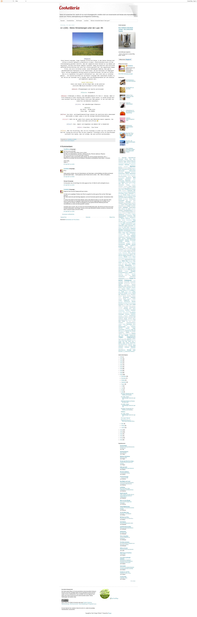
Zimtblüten (127, 347)
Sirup (134, 319)
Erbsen (128, 194)
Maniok (120, 258)
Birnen (134, 169)
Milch (123, 261)
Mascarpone (131, 258)
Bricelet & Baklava (124, 471)
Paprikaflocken (122, 276)
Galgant (122, 204)
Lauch (124, 248)
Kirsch (128, 234)
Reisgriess (133, 294)
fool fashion (123, 521)
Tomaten (133, 331)
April (122, 391)
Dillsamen (133, 189)
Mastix (134, 258)
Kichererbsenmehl (122, 234)
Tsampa (126, 333)
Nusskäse (133, 268)
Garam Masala (128, 204)
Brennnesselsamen (123, 176)
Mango (134, 256)
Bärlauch (130, 167)
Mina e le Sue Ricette (125, 500)
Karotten (121, 230)
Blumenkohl (133, 172)
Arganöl (129, 163)
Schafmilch (127, 310)
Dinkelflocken (124, 190)
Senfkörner (121, 318)
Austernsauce (133, 164)
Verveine (120, 338)
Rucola (125, 304)
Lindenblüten (121, 251)
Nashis (120, 266)
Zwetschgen (127, 351)
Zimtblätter (121, 347)
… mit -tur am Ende (124, 477)
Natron (122, 266)
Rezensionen (126, 297)
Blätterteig (127, 172)
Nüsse (129, 268)
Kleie (128, 235)
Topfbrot (127, 332)
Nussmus (120, 269)
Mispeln (120, 262)
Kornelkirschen (122, 242)
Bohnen (127, 173)
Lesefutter (86, 20)
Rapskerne (130, 293)
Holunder (123, 220)
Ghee (120, 208)
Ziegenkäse (121, 345)
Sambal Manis (128, 305)
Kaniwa (134, 227)
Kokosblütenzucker (131, 238)
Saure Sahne (132, 308)
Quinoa (130, 291)
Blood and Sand (123, 457)
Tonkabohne (121, 332)
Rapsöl (133, 293)
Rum (128, 304)
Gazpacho (121, 205)
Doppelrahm (121, 192)
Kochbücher (128, 237)
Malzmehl (133, 255)
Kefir (134, 231)
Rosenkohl (120, 301)
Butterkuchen (121, 180)
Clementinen (121, 184)
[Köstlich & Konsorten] (105, 598)
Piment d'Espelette (127, 287)
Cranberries (126, 186)
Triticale (120, 333)
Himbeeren (128, 218)
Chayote (133, 182)
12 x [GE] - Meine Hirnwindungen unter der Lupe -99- (128, 398)
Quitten (133, 291)
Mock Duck (125, 262)
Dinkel (120, 190)
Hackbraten (133, 213)
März (122, 423)
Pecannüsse (126, 281)
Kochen (133, 237)
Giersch (123, 208)
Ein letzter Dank (123, 532)
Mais (134, 254)
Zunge (124, 351)
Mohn (128, 262)
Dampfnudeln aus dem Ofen (130, 88)
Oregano (131, 272)
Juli (122, 386)
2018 (121, 372)
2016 (121, 430)
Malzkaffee (129, 255)
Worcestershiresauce (123, 344)
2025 (121, 359)
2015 (121, 432)
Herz (119, 218)
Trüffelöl (123, 333)
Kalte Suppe (126, 227)
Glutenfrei (121, 210)
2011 (121, 439)
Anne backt (122, 566)
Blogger (109, 613)
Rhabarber (133, 297)
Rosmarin (121, 302)
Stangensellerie (122, 326)
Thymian (127, 331)
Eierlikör (133, 192)
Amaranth (121, 160)
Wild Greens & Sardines (126, 552)
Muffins (133, 263)
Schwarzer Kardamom (130, 314)
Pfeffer (120, 284)
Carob (120, 182)
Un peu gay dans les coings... (127, 461)
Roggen (120, 300)
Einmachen (131, 193)
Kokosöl (127, 239)
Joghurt (122, 224)
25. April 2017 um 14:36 (69, 164)
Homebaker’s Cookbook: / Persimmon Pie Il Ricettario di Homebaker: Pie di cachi (126, 561)
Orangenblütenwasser (123, 272)
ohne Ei (130, 269)
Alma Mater (132, 159)
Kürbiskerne (132, 245)
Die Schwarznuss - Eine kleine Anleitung (130, 80)
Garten (133, 204)
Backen (132, 166)
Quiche (126, 291)
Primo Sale (128, 290)
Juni (122, 388)
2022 (121, 364)
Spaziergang (129, 324)
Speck (134, 324)
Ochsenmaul (125, 269)
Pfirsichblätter (126, 284)
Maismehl (121, 255)
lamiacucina (123, 531)
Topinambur (133, 332)
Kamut (131, 227)
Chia (120, 183)
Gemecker (133, 205)
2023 (121, 362)
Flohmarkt (121, 203)
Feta (127, 200)
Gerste (120, 207)
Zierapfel (125, 345)
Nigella (134, 266)
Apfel (125, 161)
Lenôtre (125, 249)
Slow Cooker (122, 321)
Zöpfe (134, 350)
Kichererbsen (132, 232)
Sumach (127, 328)
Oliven (134, 269)
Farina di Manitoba (128, 197)
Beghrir (120, 169)
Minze (127, 261)
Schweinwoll (121, 317)
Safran (130, 304)
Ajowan (126, 159)
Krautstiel (133, 242)
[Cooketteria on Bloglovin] (125, 60)
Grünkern (120, 213)
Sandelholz (121, 307)
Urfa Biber (121, 335)
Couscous (121, 186)
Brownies (121, 179)
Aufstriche (127, 164)
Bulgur (134, 179)
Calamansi (133, 180)
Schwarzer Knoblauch (123, 315)
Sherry (134, 318)
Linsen (125, 251)
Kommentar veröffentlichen (68, 214)
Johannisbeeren (128, 224)
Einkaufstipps (121, 193)
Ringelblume (129, 298)
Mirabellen (131, 261)
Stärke (128, 326)
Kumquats (121, 245)
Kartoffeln (133, 230)
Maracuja (123, 258)
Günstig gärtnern (124, 451)
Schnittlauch (132, 312)
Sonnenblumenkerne (131, 322)
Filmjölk (130, 200)
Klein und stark (123, 452)
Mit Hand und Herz (124, 517)
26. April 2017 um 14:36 (69, 211)
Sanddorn (133, 305)
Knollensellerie (122, 237)
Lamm (134, 247)
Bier (128, 169)
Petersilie (121, 283)
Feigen (134, 197)
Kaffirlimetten (121, 225)
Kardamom (133, 228)
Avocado (120, 166)
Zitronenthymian (122, 350)
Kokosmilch (121, 239)
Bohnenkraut (132, 173)
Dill (130, 189)
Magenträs (133, 252)
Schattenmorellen (122, 311)
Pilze (134, 286)
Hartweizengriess (122, 215)
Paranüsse (127, 278)
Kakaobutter (130, 225)
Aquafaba (126, 163)
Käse (120, 231)
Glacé (129, 208)
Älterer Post (112, 217)
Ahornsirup (121, 159)
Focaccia (133, 203)
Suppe (134, 328)
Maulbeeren (123, 259)
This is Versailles (124, 536)
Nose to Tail (125, 268)
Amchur (128, 160)
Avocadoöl (126, 166)
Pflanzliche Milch (122, 286)
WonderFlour (132, 342)
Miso (134, 261)
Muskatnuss (128, 265)
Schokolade (121, 314)
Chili (123, 183)
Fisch (134, 200)
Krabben (128, 242)
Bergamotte (124, 169)
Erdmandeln (126, 196)
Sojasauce (121, 322)
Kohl (120, 238)
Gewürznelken (132, 207)
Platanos (123, 288)
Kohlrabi (124, 238)
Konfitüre (121, 241)
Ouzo (134, 272)
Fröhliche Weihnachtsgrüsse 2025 (130, 119)
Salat (134, 304)
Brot (134, 177)
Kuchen (128, 244)
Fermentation (121, 200)
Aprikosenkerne (121, 163)
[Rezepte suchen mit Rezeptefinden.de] (114, 598)
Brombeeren (128, 177)
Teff (119, 330)
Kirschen (133, 234)
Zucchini (120, 351)
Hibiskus (123, 218)
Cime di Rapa (132, 183)
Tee (134, 329)
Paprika (133, 275)
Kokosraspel (132, 239)
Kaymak (132, 231)
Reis (120, 294)
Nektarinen (130, 266)
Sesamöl (130, 318)
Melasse (120, 261)
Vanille (126, 335)
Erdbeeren (121, 196)
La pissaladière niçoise (125, 473)
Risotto (134, 298)
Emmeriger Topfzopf (125, 418)
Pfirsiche (133, 284)
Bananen (120, 168)
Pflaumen (129, 286)
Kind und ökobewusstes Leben (126, 523)
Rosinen (133, 301)
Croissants (120, 187)
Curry (120, 189)
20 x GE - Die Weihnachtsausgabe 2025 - (130, 142)
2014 (121, 433)
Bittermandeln (121, 170)
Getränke (125, 207)
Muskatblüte (121, 265)
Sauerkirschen (132, 307)
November (123, 378)
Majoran (125, 255)
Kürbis (126, 245)
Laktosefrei (129, 247)
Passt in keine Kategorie (69, 140)
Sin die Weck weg (124, 512)
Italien (124, 223)
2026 (121, 357)
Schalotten (133, 310)
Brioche (129, 176)
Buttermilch (127, 180)
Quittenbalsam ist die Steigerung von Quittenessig (130, 111)
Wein (123, 341)
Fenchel (120, 199)
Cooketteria (69, 8)
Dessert (127, 189)
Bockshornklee (122, 173)
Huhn (124, 221)
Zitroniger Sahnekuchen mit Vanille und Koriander (127, 394)
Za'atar (134, 344)
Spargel (124, 324)
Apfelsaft (129, 161)
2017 (121, 374)
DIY (134, 190)
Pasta (134, 280)
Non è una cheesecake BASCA (126, 527)
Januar (123, 427)
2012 (121, 437)
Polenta (128, 288)
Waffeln (133, 338)
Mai (122, 390)
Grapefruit (127, 211)
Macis (129, 252)
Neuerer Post (63, 217)
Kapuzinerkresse (126, 228)
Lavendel (127, 248)
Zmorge (129, 350)
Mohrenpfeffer (132, 262)
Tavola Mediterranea (125, 506)
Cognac (128, 184)
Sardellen (126, 307)
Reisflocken (128, 294)
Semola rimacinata (128, 317)
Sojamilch (133, 321)
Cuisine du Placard (131, 187)
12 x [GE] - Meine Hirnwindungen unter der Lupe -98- (128, 405)
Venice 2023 (122, 554)
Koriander (127, 241)
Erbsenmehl (133, 194)
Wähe (120, 339)
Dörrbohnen (125, 192)
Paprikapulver (122, 278)
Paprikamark (132, 276)
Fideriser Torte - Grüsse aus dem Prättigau (129, 96)
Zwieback (132, 351)
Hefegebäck (121, 217)
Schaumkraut (128, 311)
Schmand (120, 312)
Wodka (127, 342)
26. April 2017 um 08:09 (69, 176)
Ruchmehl (121, 304)
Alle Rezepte (79, 20)
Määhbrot (123, 411)
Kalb (122, 227)
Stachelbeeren (132, 325)
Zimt (134, 345)
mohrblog (122, 487)
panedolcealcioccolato (125, 526)
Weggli (120, 341)
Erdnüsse (130, 196)
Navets (126, 266)
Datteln (122, 189)
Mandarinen (121, 256)
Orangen (133, 271)
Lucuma (120, 252)
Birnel (131, 169)
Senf (134, 317)
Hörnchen (121, 221)
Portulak (124, 290)
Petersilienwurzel (127, 283)
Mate (119, 259)
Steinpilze (133, 326)
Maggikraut (120, 254)
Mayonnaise (127, 259)
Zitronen (133, 347)
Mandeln (125, 256)
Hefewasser (127, 217)
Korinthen (133, 241)
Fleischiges (128, 201)
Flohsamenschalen (127, 203)
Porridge (120, 290)
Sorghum (120, 324)
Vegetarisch (131, 337)
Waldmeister (124, 339)
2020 (121, 368)
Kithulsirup (120, 235)
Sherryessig (121, 319)
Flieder (134, 201)
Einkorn (126, 193)
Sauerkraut (120, 308)
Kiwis (125, 235)
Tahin (132, 329)
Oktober (123, 380)
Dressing (130, 192)
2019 (121, 370)
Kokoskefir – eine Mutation (125, 513)
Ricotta (124, 298)
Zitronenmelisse (132, 348)
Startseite (62, 20)
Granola (123, 211)
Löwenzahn (133, 251)
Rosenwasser (127, 301)
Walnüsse (129, 340)
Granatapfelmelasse (128, 210)
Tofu (130, 330)
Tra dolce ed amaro (124, 542)
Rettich (120, 297)
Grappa (131, 211)
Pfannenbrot (133, 283)
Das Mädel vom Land (125, 481)
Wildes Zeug (122, 342)
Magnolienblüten (126, 254)
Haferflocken (121, 214)
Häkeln (133, 214)
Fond (119, 204)
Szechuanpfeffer (128, 329)
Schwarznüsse (132, 315)
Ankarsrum (121, 161)
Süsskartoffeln (121, 329)
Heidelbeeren (132, 217)
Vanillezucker (132, 335)
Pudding (132, 290)
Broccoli (133, 176)
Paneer (126, 275)
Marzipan (126, 258)
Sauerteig (126, 308)
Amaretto (124, 160)
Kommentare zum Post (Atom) (72, 219)
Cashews (123, 182)
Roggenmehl (126, 300)
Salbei (120, 305)
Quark (122, 291)
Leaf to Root (132, 248)
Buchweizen (128, 179)
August (123, 384)
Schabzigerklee (121, 310)
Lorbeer (128, 251)
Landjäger (120, 248)
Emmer (124, 194)
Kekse (120, 232)
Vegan (121, 337)
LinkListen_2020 (123, 578)
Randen (125, 293)
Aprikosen (133, 161)
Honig (134, 220)
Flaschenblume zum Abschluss (126, 518)
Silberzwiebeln (130, 319)
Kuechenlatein (123, 445)
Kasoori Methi (123, 231)
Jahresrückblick (129, 222)
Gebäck (129, 206)
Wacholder (129, 338)
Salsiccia (123, 305)
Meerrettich (133, 259)
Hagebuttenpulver (128, 214)
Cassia (127, 182)
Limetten (133, 249)
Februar (123, 425)
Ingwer (133, 221)
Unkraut (130, 333)
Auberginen (121, 164)
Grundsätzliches (70, 20)
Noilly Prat (121, 268)
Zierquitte (130, 345)
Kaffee (134, 224)
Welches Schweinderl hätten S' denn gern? (100, 20)
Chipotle (126, 183)
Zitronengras (121, 348)
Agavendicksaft (132, 157)
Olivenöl (120, 271)
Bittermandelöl (132, 170)
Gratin (134, 211)
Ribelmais (120, 298)
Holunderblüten (129, 220)
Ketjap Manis (125, 232)
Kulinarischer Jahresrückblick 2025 (129, 127)
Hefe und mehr (123, 467)
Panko (130, 275)
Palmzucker (121, 275)
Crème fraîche (132, 186)
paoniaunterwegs (124, 476)
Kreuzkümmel (122, 244)
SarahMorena (67, 149)
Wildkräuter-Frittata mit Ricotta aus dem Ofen (128, 402)
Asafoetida (133, 163)
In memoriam (128, 221)
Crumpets (124, 187)
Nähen (134, 265)
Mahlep (131, 254)
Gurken (129, 213)
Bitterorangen (121, 172)
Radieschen (121, 293)
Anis (134, 160)
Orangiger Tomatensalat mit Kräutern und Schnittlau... (127, 409)
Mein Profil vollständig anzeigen (126, 73)
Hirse (120, 220)
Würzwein (130, 344)
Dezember (123, 376)
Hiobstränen (133, 218)
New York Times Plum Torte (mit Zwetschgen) (129, 134)
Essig (134, 196)
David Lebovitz (123, 493)
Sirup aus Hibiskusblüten (129, 103)
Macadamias (125, 252)
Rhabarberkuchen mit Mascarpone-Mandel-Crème (127, 420)
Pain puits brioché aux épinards (126, 549)
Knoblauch (133, 235)
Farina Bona (121, 197)
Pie (132, 286)
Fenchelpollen (125, 199)
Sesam (125, 318)
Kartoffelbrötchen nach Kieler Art (127, 468)
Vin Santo (124, 338)
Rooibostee (133, 300)
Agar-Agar (124, 157)
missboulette (123, 576)
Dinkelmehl (130, 190)
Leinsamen (121, 249)
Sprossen (125, 325)
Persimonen (132, 281)
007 (119, 157)
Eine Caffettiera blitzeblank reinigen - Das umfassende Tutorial (126, 29)
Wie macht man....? (130, 341)
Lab (125, 247)
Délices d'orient (124, 548)
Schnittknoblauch (126, 312)
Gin (126, 208)
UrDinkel (133, 333)
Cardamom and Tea (124, 572)
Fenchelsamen (132, 199)
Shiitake (125, 319)
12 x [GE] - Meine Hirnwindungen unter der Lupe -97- (128, 415)
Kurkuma (121, 247)
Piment (120, 287)
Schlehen (133, 311)
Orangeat (126, 271)
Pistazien (133, 287)
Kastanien (128, 231)
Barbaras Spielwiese (125, 456)
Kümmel (133, 244)
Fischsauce (121, 201)
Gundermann (124, 213)
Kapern (120, 228)
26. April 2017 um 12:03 (69, 185)
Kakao (126, 225)
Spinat (120, 325)
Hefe (134, 215)
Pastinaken (121, 281)
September (124, 382)
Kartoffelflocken (127, 230)
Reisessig (123, 294)
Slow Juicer (128, 321)
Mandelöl (130, 256)
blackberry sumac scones (125, 573)
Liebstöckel (129, 249)
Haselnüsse (129, 215)
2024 (121, 361)
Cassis (130, 182)
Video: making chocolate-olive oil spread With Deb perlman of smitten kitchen (127, 496)
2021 (121, 366)
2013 (121, 435)
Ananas (131, 160)
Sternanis (121, 328)
